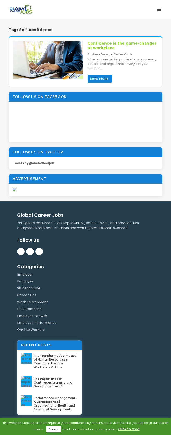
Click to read (129, 429)
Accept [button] (53, 429)
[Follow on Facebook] (21, 251)
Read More (99, 79)
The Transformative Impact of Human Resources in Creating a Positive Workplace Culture (55, 361)
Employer (107, 54)
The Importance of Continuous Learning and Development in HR (53, 382)
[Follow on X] (30, 251)
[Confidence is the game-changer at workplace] (48, 60)
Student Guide (123, 54)
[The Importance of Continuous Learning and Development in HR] (26, 381)
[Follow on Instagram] (39, 251)
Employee (94, 54)
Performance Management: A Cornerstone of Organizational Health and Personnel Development (55, 404)
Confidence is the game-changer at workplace (122, 45)
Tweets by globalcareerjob (33, 163)
